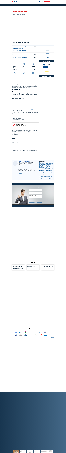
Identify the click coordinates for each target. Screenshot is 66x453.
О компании (20, 1)
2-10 (46, 64)
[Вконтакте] (51, 1)
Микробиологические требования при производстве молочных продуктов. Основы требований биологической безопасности (20, 48)
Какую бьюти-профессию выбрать (44, 174)
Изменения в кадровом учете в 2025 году (44, 175)
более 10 (49, 64)
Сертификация (52, 4)
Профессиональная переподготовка (40, 4)
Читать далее (20, 173)
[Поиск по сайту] (42, 1)
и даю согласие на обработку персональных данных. (47, 72)
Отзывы (24, 1)
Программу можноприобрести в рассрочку (21, 125)
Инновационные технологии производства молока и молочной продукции (20, 46)
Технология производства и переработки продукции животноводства (20, 54)
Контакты (30, 1)
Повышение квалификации (27, 4)
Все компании (52, 337)
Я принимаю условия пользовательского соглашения (47, 72)
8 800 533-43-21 (39, 1)
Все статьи (52, 271)
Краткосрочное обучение (15, 4)
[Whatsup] (53, 1)
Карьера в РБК (27, 1)
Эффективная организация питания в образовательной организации (20, 57)
